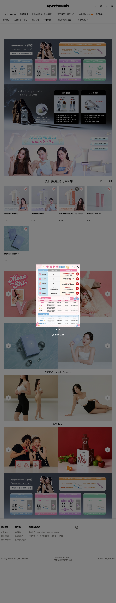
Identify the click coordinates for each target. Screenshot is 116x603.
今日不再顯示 (59, 334)
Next (77, 296)
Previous (38, 296)
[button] (78, 266)
